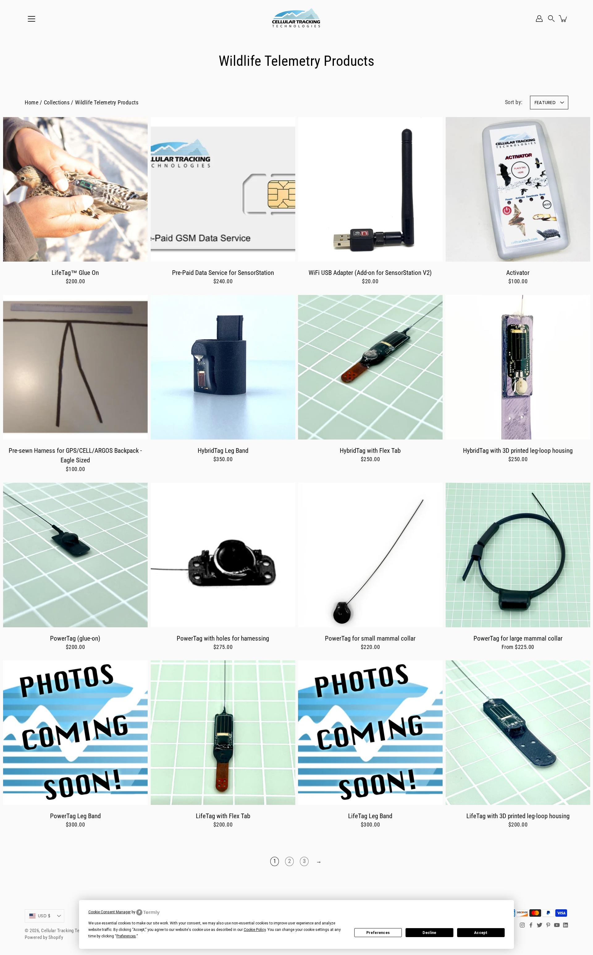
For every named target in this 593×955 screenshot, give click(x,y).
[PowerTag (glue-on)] (75, 555)
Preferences (378, 933)
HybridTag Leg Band (222, 450)
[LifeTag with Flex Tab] (223, 732)
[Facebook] (531, 925)
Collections (57, 102)
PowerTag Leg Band (75, 816)
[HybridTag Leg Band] (223, 367)
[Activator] (518, 189)
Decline (429, 933)
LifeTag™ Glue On (75, 272)
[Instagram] (522, 925)
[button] (551, 18)
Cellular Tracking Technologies (71, 930)
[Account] (539, 18)
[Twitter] (539, 925)
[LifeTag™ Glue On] (75, 189)
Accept (481, 933)
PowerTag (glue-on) (75, 638)
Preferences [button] (126, 936)
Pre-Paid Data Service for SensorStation (223, 272)
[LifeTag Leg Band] (370, 732)
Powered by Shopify (44, 937)
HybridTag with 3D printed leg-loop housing (518, 450)
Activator (517, 272)
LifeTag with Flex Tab (223, 816)
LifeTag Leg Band (370, 816)
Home (31, 102)
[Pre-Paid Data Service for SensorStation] (223, 189)
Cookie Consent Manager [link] (109, 912)
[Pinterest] (548, 925)
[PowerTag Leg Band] (75, 732)
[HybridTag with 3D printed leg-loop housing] (518, 367)
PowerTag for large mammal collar (517, 638)
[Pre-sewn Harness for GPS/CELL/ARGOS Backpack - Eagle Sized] (75, 367)
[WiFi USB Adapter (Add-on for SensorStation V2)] (370, 189)
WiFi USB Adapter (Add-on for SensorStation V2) (370, 272)
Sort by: (514, 102)
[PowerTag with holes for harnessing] (223, 555)
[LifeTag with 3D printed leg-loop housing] (518, 732)
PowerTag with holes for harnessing (223, 638)
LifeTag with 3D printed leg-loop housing (517, 816)
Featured (545, 102)
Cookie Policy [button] (255, 930)
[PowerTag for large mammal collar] (518, 555)
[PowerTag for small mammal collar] (370, 555)
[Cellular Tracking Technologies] (296, 18)
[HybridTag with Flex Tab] (370, 367)
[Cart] (563, 18)
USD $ (44, 916)
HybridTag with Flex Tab (370, 450)
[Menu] (31, 18)
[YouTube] (557, 925)
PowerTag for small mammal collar (370, 638)
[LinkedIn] (565, 925)
